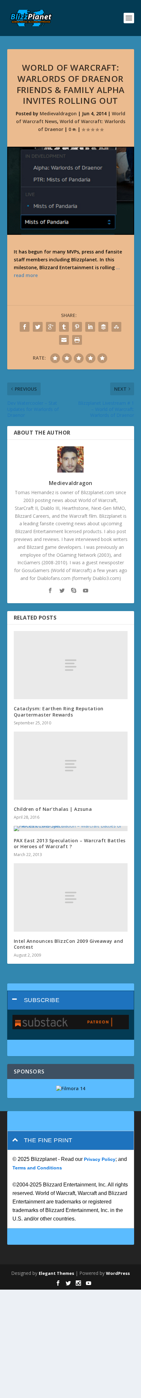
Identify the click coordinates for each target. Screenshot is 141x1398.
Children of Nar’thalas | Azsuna (53, 809)
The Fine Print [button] (48, 1140)
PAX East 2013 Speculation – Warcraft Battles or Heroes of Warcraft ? (70, 843)
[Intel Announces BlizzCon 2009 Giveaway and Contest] (71, 897)
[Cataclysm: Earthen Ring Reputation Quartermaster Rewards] (71, 665)
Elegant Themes (56, 1273)
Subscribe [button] (42, 1000)
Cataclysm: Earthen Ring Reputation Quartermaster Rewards (59, 711)
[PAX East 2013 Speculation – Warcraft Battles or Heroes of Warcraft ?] (71, 828)
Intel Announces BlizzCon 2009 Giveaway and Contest (68, 944)
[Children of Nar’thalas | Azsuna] (71, 766)
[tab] (71, 1000)
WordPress (118, 1273)
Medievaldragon (58, 113)
